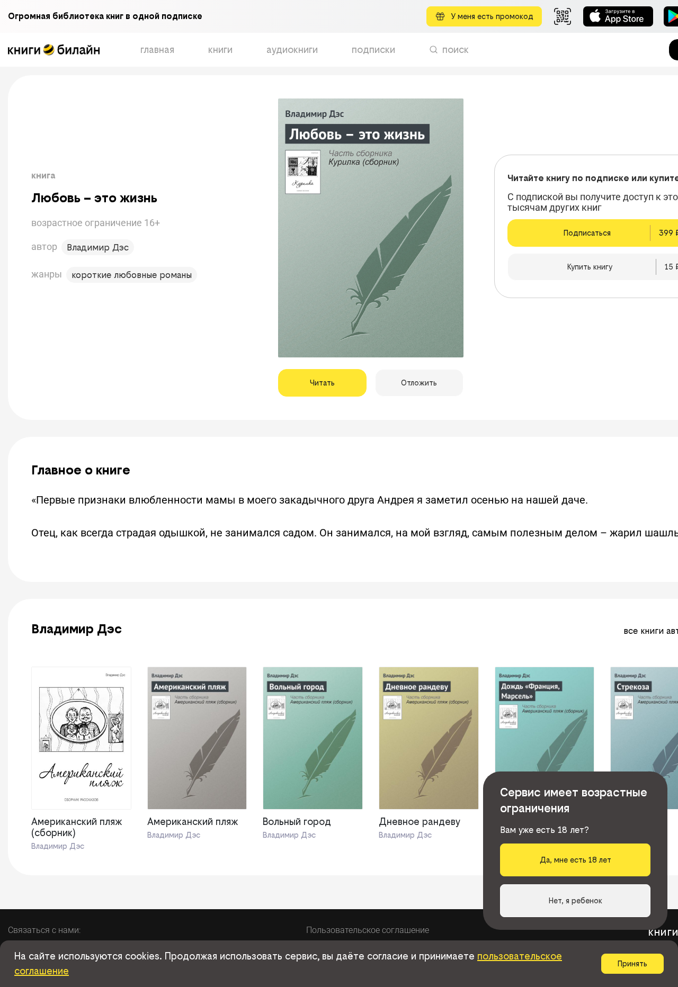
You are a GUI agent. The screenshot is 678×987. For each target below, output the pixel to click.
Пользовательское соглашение (367, 930)
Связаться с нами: (44, 930)
